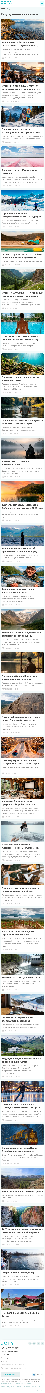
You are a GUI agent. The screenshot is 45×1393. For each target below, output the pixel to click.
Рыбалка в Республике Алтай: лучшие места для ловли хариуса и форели (22, 550)
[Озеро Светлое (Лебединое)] (22, 1259)
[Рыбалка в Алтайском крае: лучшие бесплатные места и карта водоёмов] (22, 407)
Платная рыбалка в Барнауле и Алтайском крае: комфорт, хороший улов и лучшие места (19, 678)
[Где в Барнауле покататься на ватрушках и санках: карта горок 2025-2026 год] (22, 747)
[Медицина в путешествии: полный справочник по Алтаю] (22, 1045)
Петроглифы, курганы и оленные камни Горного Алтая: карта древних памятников (21, 719)
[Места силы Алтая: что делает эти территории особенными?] (22, 619)
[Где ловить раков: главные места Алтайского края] (22, 364)
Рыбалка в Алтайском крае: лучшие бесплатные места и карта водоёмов (22, 422)
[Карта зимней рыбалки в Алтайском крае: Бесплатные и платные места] (22, 831)
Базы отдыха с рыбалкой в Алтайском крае (17, 463)
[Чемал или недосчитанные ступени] (22, 1178)
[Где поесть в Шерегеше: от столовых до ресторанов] (22, 1004)
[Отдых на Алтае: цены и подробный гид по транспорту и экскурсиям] (22, 279)
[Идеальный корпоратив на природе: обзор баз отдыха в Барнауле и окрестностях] (22, 788)
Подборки (5, 1354)
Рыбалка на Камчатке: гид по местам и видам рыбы (18, 591)
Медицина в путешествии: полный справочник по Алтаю (22, 1060)
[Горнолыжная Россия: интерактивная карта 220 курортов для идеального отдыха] (22, 200)
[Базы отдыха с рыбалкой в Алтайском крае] (22, 448)
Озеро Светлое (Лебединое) (18, 1272)
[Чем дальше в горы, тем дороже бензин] (22, 1299)
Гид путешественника (9, 1351)
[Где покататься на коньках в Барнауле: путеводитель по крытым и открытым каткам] (22, 1091)
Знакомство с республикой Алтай (21, 977)
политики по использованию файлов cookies (16, 1383)
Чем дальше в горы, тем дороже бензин (20, 1314)
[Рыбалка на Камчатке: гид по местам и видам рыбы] (22, 576)
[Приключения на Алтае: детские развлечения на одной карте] (22, 874)
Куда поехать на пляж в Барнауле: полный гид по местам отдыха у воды (21, 338)
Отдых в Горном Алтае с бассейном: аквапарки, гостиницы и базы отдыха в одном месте (22, 256)
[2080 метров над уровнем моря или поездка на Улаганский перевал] (22, 1216)
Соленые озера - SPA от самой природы (19, 172)
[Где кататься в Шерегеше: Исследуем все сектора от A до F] (22, 116)
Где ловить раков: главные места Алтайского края (20, 379)
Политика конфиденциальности (13, 1368)
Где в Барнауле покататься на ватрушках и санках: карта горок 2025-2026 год (21, 762)
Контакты (4, 1361)
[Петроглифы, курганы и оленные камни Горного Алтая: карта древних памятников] (22, 703)
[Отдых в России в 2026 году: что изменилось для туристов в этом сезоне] (22, 72)
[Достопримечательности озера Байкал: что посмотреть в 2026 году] (22, 491)
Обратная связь (10, 1374)
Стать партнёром (7, 1358)
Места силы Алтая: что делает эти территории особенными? (21, 634)
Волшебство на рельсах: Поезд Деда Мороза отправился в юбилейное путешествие (19, 1150)
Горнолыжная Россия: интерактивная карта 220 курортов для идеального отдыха (22, 215)
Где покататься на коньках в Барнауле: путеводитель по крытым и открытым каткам (22, 1106)
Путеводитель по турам (10, 1348)
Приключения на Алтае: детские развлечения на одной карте (20, 890)
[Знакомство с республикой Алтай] (22, 964)
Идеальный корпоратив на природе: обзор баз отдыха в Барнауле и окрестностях (18, 803)
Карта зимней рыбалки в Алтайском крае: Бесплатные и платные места (20, 846)
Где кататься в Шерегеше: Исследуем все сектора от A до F (21, 131)
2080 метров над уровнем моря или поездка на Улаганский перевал (22, 1231)
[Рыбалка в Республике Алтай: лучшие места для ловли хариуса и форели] (22, 535)
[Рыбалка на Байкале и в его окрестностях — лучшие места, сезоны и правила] (22, 29)
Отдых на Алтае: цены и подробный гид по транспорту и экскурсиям (22, 294)
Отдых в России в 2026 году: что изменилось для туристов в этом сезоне (20, 88)
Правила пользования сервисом (14, 1365)
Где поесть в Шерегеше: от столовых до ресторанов (17, 1019)
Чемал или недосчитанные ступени (22, 1191)
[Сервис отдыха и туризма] (7, 1343)
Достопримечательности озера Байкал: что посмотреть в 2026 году (22, 506)
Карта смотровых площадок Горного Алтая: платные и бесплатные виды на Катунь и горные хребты (19, 933)
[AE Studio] (38, 1374)
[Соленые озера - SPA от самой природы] (22, 156)
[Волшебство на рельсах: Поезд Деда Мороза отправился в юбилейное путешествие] (22, 1134)
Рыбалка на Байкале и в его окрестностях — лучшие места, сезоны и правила (20, 44)
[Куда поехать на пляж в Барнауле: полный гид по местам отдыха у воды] (22, 323)
